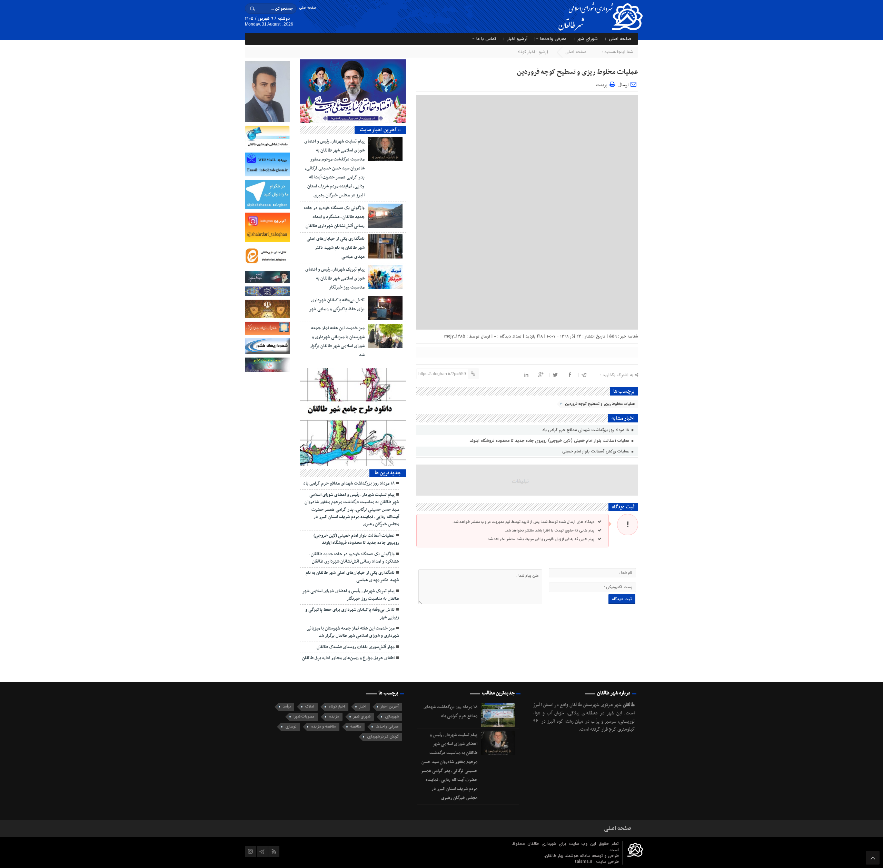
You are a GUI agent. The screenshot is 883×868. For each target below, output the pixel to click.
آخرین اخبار (390, 707)
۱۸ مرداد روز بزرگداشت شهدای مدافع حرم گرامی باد (586, 430)
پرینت (602, 84)
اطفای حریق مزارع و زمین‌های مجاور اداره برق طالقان (348, 658)
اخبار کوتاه (526, 52)
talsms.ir (584, 861)
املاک (309, 707)
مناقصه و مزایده (323, 727)
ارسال (623, 85)
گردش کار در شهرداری (383, 737)
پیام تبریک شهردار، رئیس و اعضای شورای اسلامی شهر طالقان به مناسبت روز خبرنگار (335, 278)
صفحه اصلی (307, 7)
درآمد (287, 707)
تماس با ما (486, 38)
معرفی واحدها (553, 38)
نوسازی (291, 727)
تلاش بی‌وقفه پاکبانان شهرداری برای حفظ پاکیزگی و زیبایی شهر (352, 613)
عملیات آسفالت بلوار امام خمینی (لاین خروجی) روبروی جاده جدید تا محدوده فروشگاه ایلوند (550, 440)
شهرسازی (392, 717)
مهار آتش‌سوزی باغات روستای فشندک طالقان (356, 647)
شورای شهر (587, 38)
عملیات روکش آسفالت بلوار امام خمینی (596, 451)
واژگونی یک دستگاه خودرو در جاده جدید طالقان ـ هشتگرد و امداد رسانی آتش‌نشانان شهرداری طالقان (334, 217)
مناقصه (355, 727)
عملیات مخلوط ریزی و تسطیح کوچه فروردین (577, 72)
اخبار (362, 707)
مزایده (334, 717)
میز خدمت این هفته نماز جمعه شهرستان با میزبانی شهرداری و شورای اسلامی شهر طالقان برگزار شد (353, 632)
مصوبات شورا (304, 717)
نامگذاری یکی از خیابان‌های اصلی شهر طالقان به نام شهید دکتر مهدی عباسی (336, 248)
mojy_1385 (454, 336)
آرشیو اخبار (517, 38)
